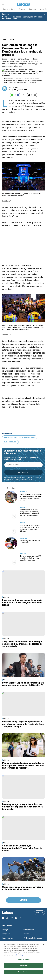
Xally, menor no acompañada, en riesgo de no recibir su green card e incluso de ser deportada (22, 644)
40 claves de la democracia (33, 938)
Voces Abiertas (7, 938)
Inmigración (6, 934)
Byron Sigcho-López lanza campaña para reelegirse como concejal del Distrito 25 (23, 683)
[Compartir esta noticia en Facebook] (18, 95)
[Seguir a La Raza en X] (7, 918)
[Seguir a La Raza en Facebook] (3, 918)
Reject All (23, 965)
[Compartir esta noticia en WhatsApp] (12, 95)
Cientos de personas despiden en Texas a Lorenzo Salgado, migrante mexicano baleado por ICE (31, 497)
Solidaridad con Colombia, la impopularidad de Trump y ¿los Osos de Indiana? (22, 848)
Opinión (26, 934)
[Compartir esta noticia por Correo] (29, 95)
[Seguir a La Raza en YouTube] (11, 918)
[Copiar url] (35, 95)
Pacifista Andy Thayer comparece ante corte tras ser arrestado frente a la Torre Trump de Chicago (23, 724)
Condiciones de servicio (28, 479)
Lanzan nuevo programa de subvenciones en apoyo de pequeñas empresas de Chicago (30, 528)
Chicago (22, 9)
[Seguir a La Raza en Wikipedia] (20, 918)
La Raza (4, 39)
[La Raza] (23, 4)
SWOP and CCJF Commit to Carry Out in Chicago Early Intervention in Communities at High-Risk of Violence (30, 513)
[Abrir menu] (3, 4)
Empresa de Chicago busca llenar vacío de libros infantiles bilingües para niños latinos (22, 602)
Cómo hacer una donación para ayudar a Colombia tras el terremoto (22, 18)
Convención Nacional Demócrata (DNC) (19, 437)
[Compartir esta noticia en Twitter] (23, 95)
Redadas (32, 9)
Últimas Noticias (29, 930)
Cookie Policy (18, 955)
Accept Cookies (23, 972)
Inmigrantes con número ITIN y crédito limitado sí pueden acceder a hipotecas (30, 558)
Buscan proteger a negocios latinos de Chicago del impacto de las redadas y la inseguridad (22, 806)
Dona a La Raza (9, 9)
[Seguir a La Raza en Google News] (16, 918)
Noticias (23, 492)
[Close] (43, 944)
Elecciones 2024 (10, 442)
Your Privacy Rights (23, 959)
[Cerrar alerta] (44, 14)
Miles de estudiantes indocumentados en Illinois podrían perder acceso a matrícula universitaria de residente (23, 765)
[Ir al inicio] (11, 912)
